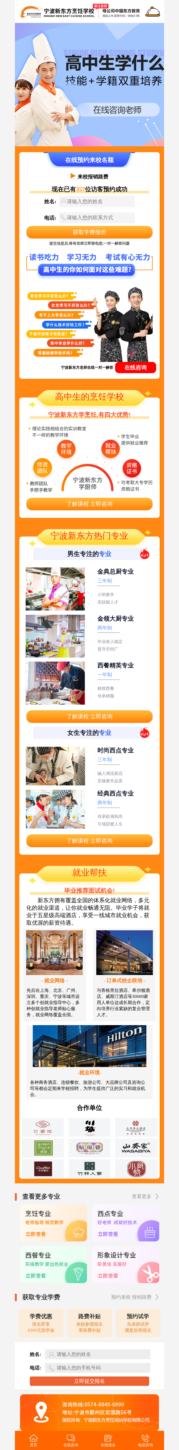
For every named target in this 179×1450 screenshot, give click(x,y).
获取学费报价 (89, 232)
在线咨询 (135, 367)
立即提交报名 (89, 1381)
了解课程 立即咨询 (89, 504)
